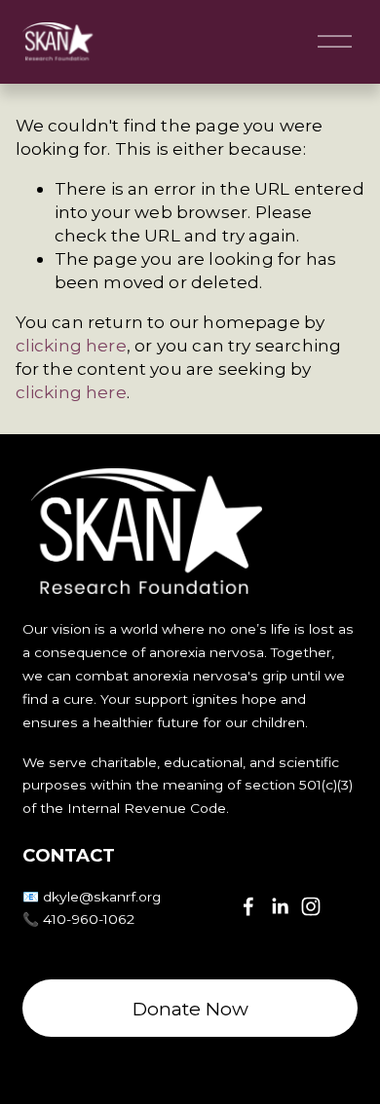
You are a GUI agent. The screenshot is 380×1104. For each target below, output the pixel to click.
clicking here (71, 345)
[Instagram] (311, 906)
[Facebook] (248, 906)
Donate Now (190, 1008)
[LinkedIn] (279, 906)
